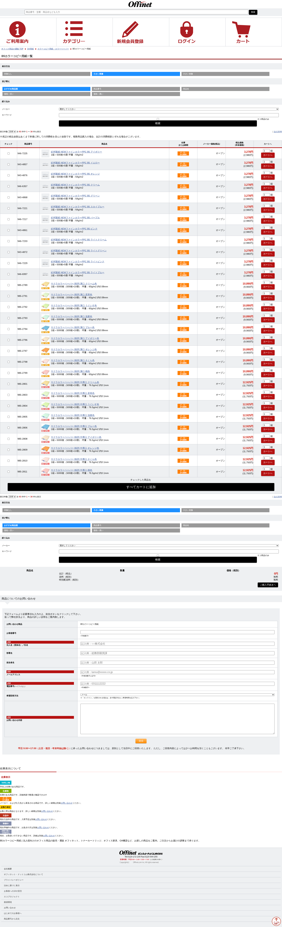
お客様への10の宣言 (13, 891)
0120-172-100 (134, 857)
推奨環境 (8, 902)
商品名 (186, 89)
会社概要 (8, 869)
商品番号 (97, 89)
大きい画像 (188, 74)
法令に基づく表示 (12, 885)
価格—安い (9, 94)
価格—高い (98, 94)
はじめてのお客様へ (13, 913)
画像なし (8, 74)
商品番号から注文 (12, 919)
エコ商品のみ (263, 119)
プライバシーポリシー (14, 880)
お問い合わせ (66, 803)
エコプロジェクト (12, 896)
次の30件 (278, 132)
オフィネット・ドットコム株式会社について (23, 874)
